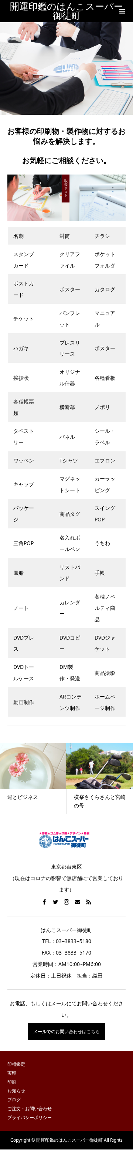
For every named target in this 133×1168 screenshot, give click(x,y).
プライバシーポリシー (29, 1117)
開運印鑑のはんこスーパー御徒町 (66, 11)
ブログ (14, 1099)
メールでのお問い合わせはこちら (66, 1031)
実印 (11, 1073)
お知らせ (16, 1091)
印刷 (11, 1082)
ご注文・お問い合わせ (29, 1108)
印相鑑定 (16, 1064)
